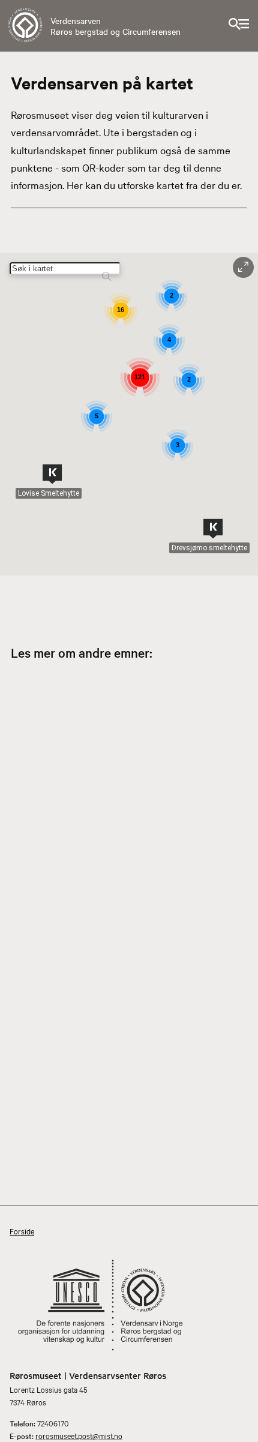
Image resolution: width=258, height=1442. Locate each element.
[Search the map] (106, 270)
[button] (52, 474)
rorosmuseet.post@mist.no (78, 1435)
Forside (22, 1230)
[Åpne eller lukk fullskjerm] (243, 267)
